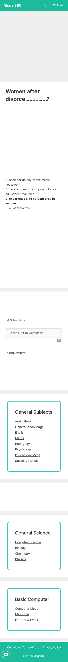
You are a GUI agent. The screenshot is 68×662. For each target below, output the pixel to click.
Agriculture (23, 421)
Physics (20, 559)
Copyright (13, 647)
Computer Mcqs (26, 608)
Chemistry (22, 553)
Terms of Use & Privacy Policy (41, 647)
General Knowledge (29, 427)
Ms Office (22, 614)
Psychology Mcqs (27, 455)
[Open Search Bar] (44, 5)
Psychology (23, 449)
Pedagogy (22, 444)
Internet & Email (26, 620)
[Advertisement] (34, 44)
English (20, 432)
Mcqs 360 (13, 5)
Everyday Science (28, 542)
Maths (19, 438)
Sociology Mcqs (26, 460)
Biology (20, 548)
